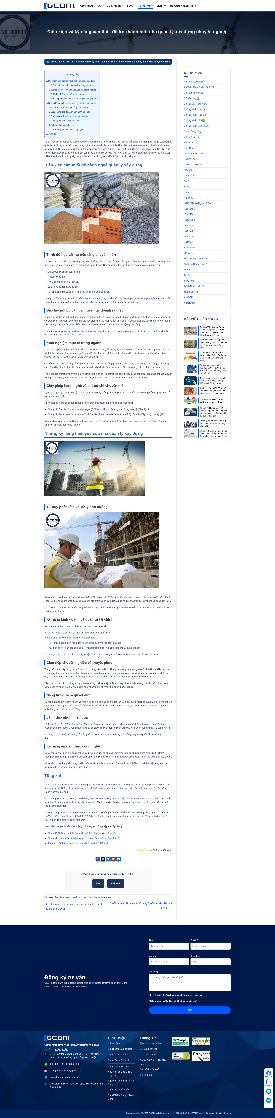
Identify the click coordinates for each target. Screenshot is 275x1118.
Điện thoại (195, 956)
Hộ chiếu (188, 198)
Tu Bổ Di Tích (191, 292)
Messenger (269, 1095)
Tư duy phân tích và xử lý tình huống (68, 107)
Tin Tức (188, 275)
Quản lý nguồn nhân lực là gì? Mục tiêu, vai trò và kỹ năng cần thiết (213, 423)
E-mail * (194, 940)
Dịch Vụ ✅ (190, 159)
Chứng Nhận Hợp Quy (195, 109)
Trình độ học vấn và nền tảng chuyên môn (71, 85)
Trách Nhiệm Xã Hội (194, 286)
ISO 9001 (189, 242)
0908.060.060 (72, 1064)
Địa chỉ (152, 956)
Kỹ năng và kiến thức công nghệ (66, 129)
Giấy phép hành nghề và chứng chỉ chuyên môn (73, 98)
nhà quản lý (100, 349)
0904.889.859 (57, 1064)
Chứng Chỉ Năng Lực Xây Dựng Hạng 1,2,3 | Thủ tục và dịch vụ (79, 833)
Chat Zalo (268, 1085)
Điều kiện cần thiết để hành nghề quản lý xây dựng (70, 81)
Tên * (151, 940)
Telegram (269, 1104)
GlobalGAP (190, 175)
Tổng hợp (144, 5)
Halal (186, 192)
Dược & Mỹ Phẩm (193, 164)
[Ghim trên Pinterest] (113, 859)
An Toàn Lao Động (193, 81)
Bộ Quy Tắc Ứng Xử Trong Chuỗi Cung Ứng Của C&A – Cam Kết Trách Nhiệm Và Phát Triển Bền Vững (213, 331)
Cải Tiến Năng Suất (194, 93)
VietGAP (188, 297)
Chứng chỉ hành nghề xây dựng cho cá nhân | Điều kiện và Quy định (82, 838)
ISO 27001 (189, 225)
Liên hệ (161, 5)
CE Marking (114, 5)
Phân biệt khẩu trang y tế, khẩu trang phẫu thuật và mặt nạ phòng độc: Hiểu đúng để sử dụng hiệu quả (213, 412)
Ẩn (77, 74)
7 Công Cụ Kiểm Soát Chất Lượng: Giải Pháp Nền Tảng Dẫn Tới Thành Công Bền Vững (213, 356)
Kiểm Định (189, 247)
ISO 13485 (189, 209)
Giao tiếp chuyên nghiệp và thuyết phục (69, 116)
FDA (130, 5)
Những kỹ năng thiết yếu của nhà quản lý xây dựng (71, 103)
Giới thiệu (86, 5)
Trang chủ (56, 61)
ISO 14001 (189, 214)
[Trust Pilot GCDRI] (180, 1041)
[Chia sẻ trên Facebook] (98, 859)
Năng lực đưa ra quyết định (64, 120)
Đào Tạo (188, 142)
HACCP (188, 186)
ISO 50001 (189, 236)
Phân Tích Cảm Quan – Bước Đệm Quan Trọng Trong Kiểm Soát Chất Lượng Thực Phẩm (213, 433)
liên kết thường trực (102, 897)
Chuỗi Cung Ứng (192, 131)
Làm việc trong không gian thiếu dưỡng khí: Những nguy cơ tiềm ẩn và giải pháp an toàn (213, 344)
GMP (186, 181)
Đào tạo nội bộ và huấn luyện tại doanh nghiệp (72, 90)
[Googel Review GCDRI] (201, 1041)
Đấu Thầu (189, 148)
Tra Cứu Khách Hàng (183, 5)
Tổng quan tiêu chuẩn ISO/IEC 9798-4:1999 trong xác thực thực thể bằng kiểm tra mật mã (213, 369)
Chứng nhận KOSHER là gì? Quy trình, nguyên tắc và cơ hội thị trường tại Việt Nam (213, 390)
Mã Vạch (188, 253)
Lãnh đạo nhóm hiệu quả (62, 125)
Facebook (268, 1076)
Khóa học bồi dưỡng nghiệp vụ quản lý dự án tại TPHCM (76, 843)
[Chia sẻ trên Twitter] (108, 859)
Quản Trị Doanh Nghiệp (196, 264)
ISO (99, 5)
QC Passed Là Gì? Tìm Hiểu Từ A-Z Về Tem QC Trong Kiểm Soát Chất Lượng (213, 380)
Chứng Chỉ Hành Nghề (196, 104)
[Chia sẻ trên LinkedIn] (118, 859)
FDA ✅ (188, 170)
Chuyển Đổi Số (192, 137)
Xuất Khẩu (189, 303)
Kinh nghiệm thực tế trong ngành (66, 94)
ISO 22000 (189, 220)
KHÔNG (115, 883)
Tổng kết (51, 134)
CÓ (98, 883)
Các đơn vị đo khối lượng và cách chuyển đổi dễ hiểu (213, 400)
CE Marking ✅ (191, 98)
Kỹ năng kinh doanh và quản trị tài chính (70, 112)
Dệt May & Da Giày (193, 153)
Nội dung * (154, 971)
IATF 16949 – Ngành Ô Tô (197, 203)
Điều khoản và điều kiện (161, 1001)
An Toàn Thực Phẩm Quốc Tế (199, 87)
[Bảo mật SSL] (180, 1056)
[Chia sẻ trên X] (103, 859)
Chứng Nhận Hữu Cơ (195, 115)
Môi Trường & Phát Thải (196, 258)
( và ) (173, 1001)
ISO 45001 (189, 231)
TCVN (187, 269)
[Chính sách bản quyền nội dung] (201, 1056)
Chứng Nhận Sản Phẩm (196, 126)
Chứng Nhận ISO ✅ (194, 120)
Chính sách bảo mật (186, 1001)
